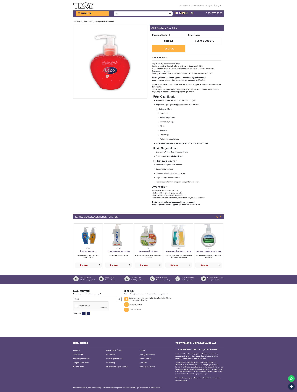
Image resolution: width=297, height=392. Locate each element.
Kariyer (209, 5)
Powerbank (110, 355)
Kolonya (76, 350)
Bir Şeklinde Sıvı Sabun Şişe (118, 251)
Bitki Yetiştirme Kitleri (81, 359)
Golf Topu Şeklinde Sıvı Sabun (208, 251)
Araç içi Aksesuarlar (81, 363)
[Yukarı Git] (291, 386)
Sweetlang (110, 363)
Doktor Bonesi (78, 367)
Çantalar (143, 363)
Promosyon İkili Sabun (148, 251)
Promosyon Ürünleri (147, 367)
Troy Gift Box (197, 5)
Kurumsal (183, 6)
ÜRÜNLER (86, 13)
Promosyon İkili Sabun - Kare (178, 251)
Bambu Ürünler (145, 359)
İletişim (217, 5)
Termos (142, 350)
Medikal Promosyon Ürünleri (117, 367)
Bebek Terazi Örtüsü (114, 350)
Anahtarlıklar (78, 355)
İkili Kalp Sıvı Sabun (88, 251)
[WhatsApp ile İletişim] (291, 378)
